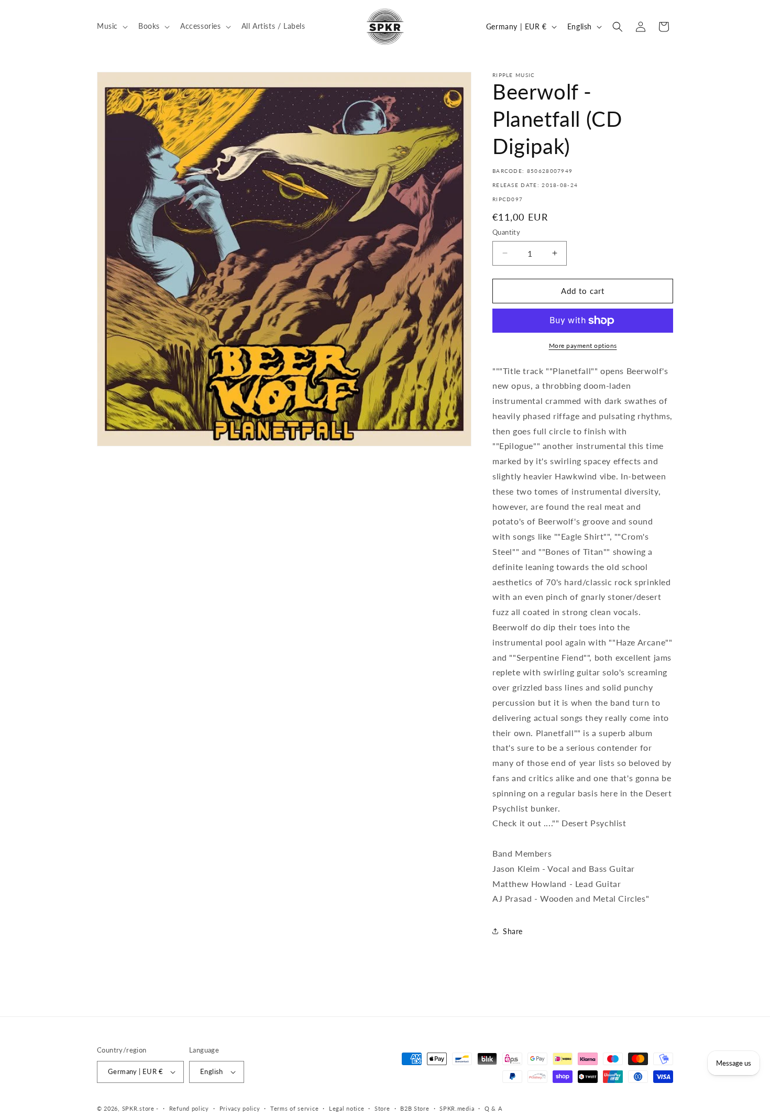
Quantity (506, 232)
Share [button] (513, 931)
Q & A (493, 1108)
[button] (111, 26)
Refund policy (189, 1108)
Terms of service (294, 1108)
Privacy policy (239, 1108)
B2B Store (414, 1108)
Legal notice (346, 1108)
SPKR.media (456, 1108)
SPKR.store (138, 1108)
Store (382, 1108)
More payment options (583, 345)
